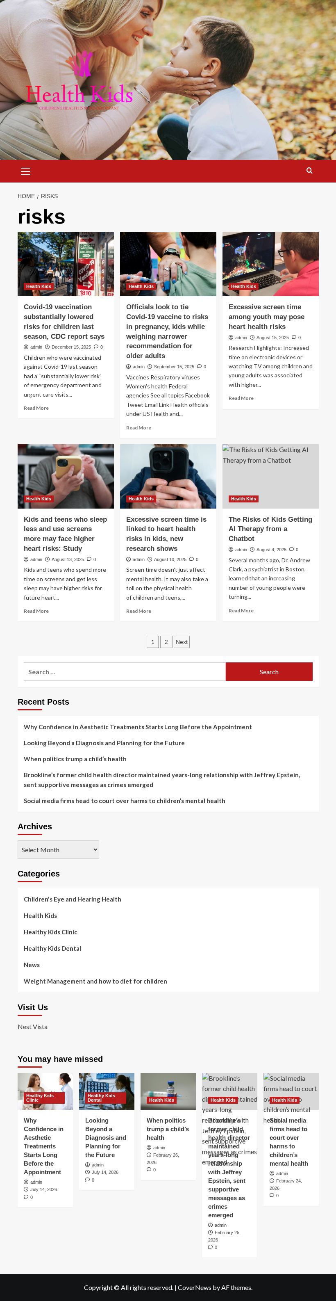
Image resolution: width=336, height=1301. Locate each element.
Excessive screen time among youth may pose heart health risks (266, 317)
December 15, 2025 (71, 347)
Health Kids (38, 286)
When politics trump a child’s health (75, 758)
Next (182, 642)
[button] (26, 170)
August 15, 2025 (273, 337)
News (32, 964)
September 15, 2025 (174, 366)
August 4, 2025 (271, 549)
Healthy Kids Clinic (50, 932)
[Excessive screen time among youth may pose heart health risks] (270, 264)
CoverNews (194, 1287)
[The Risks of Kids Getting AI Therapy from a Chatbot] (270, 476)
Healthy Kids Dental (52, 948)
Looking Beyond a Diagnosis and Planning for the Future (105, 742)
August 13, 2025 (68, 559)
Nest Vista (33, 1026)
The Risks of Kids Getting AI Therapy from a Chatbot (270, 529)
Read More (36, 408)
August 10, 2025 (170, 559)
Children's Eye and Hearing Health (72, 899)
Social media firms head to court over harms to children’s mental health (124, 800)
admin (36, 347)
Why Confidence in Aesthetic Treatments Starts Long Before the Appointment (138, 726)
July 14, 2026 (43, 1189)
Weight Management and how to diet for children (95, 981)
